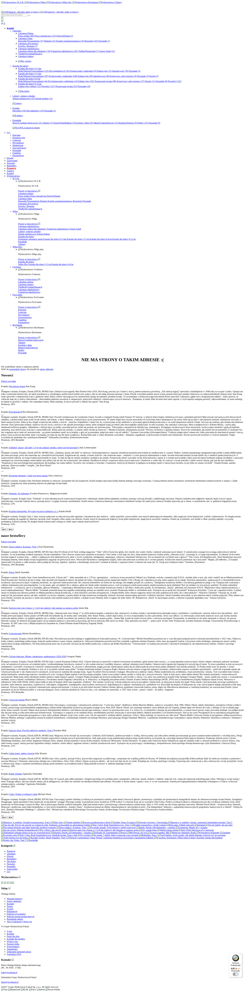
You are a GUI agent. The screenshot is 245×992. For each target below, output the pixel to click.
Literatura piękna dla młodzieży (34, 51)
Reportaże (91, 41)
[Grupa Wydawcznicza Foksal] (40, 12)
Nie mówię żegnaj (17, 386)
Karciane (22, 310)
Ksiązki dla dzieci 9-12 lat (124, 239)
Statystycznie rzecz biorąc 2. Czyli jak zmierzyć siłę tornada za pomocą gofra (43, 608)
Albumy (48, 123)
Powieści (174, 81)
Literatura (11, 854)
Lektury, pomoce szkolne (29, 231)
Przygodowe (23, 315)
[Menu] (240, 954)
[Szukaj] (29, 15)
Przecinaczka (15, 412)
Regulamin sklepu (15, 919)
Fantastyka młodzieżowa (64, 51)
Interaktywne (120, 71)
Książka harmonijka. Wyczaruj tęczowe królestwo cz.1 (34, 511)
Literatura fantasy (26, 284)
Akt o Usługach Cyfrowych (19, 921)
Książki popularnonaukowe (70, 41)
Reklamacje (12, 911)
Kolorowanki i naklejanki (83, 71)
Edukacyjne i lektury (29, 86)
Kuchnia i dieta (84, 123)
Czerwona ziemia (17, 700)
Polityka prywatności (16, 914)
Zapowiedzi (12, 869)
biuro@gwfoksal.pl (9, 982)
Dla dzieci (19, 111)
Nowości (11, 864)
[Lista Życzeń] (2, 20)
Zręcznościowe (25, 317)
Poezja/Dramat (65, 36)
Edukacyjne (104, 71)
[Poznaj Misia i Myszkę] (23, 91)
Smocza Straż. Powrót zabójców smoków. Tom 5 (31, 730)
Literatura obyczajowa (28, 204)
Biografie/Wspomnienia (31, 41)
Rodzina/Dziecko (127, 123)
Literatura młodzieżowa (28, 226)
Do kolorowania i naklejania (63, 81)
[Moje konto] (2, 18)
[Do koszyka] (2, 407)
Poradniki (22, 241)
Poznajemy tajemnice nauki (30, 239)
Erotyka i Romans (27, 46)
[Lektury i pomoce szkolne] (17, 103)
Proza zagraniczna (45, 36)
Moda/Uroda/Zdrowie (106, 123)
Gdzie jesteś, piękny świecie (22, 753)
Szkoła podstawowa (23, 98)
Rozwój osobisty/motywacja (27, 123)
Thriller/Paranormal (88, 51)
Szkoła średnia (44, 98)
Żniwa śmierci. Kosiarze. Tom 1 (23, 547)
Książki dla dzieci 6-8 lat (101, 239)
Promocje (11, 851)
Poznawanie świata (105, 81)
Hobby (143, 123)
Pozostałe (104, 41)
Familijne (22, 320)
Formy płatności (14, 901)
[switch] (235, 974)
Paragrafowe (23, 322)
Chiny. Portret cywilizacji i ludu (23, 794)
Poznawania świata (66, 86)
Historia (50, 41)
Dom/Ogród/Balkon (64, 123)
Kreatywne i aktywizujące (123, 76)
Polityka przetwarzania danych (20, 916)
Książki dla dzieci (26, 236)
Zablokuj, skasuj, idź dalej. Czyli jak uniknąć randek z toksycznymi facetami (43, 447)
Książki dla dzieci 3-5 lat (78, 239)
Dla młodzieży (35, 111)
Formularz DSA (14, 954)
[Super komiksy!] (17, 115)
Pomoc (10, 906)
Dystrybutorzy (13, 946)
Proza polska (26, 36)
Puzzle (153, 76)
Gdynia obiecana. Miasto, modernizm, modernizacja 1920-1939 (37, 656)
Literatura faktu (25, 198)
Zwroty (10, 909)
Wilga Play (23, 264)
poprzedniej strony (17, 369)
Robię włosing (15, 774)
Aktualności (12, 949)
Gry (8, 871)
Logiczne (22, 312)
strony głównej (46, 369)
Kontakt (10, 904)
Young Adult (107, 51)
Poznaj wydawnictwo (28, 191)
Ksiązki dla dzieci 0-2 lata (55, 239)
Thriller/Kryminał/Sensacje (30, 209)
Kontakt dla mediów (16, 939)
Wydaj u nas (12, 941)
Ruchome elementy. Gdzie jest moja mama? (29, 475)
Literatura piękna (25, 193)
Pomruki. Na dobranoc (19, 493)
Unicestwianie (15, 633)
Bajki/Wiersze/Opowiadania (33, 71)
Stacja (12, 572)
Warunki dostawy (15, 898)
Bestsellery (12, 859)
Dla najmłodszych (59, 71)
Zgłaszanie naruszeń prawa (19, 951)
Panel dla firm (13, 936)
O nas (9, 931)
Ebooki (10, 856)
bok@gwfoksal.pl (9, 972)
